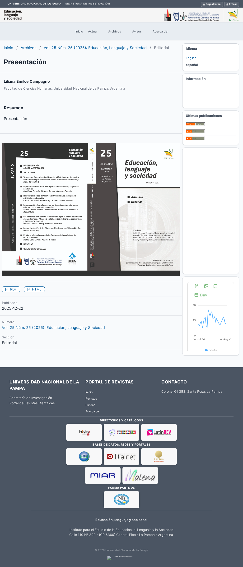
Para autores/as (197, 95)
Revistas (91, 398)
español (192, 65)
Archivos (114, 31)
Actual (92, 31)
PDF (13, 289)
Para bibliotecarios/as (201, 102)
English (191, 58)
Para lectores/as (198, 88)
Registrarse (213, 4)
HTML (36, 289)
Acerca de (160, 31)
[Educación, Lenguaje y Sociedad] (121, 15)
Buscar (90, 405)
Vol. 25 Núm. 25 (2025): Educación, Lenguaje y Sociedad (95, 47)
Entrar (233, 4)
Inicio (79, 31)
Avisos (137, 31)
